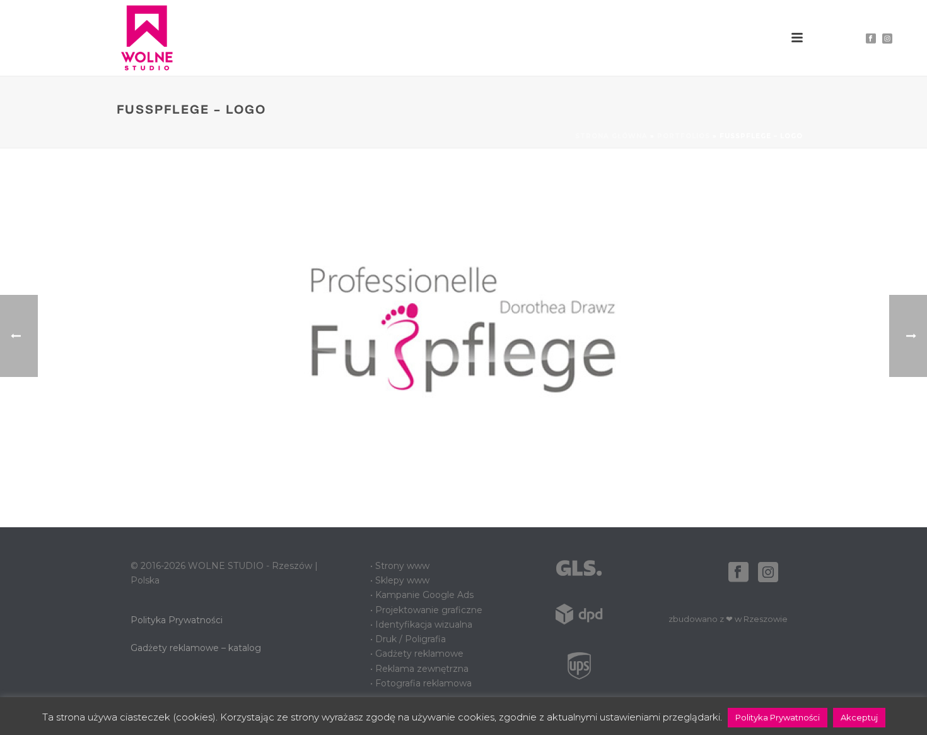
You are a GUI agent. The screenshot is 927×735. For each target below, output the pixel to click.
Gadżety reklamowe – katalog (196, 648)
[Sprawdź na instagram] (768, 572)
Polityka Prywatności (177, 620)
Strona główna (611, 136)
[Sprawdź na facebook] (738, 572)
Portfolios (683, 136)
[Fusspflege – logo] (463, 337)
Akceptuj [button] (859, 717)
